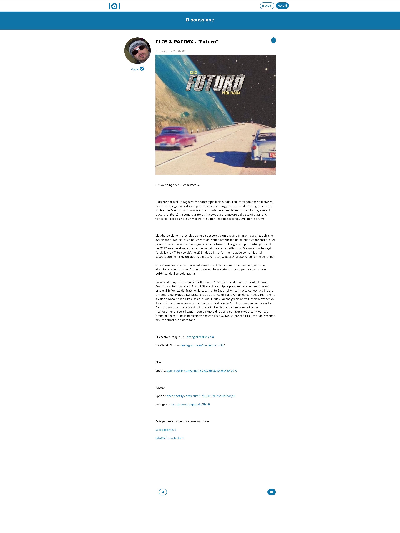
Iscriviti (267, 6)
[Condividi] (163, 492)
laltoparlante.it (165, 430)
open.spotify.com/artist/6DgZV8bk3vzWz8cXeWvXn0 (202, 370)
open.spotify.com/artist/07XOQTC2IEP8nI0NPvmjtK (201, 396)
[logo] (114, 5)
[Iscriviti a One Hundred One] (272, 492)
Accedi (282, 5)
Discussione (200, 20)
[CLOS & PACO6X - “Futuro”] (215, 115)
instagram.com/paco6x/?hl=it (190, 404)
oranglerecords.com (200, 337)
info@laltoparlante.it (169, 438)
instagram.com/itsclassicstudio (202, 345)
